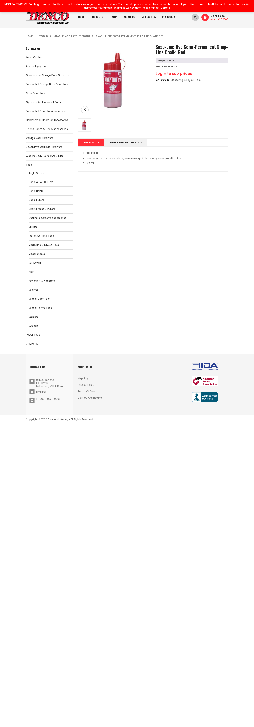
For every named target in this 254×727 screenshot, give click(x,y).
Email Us (41, 392)
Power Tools (33, 334)
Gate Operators (35, 93)
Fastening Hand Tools (41, 236)
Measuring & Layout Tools (72, 36)
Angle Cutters (37, 173)
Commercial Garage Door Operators (48, 75)
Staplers (33, 316)
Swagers (34, 325)
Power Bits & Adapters (42, 281)
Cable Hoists (36, 191)
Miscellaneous (37, 254)
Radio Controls (34, 57)
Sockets (33, 289)
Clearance (32, 343)
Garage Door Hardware (39, 138)
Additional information (126, 142)
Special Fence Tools (40, 307)
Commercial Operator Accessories (47, 120)
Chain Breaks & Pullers (42, 209)
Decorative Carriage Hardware (44, 147)
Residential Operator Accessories (46, 111)
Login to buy (166, 60)
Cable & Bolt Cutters (41, 182)
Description (90, 142)
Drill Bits (33, 227)
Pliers (32, 272)
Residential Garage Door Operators (47, 84)
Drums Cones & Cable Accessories (47, 129)
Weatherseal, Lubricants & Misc (45, 156)
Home (29, 36)
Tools (43, 36)
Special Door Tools (40, 298)
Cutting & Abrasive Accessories (47, 218)
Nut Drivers (35, 263)
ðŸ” (84, 109)
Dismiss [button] (165, 7)
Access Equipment (37, 66)
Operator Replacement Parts (43, 102)
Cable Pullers (36, 200)
